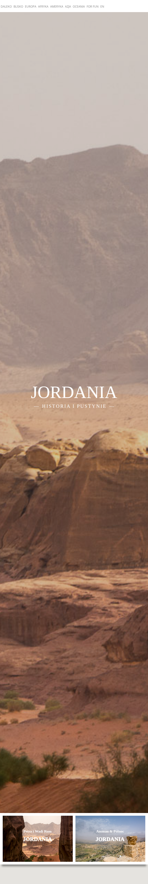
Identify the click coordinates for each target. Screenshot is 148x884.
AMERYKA (56, 6)
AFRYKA (43, 6)
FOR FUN (93, 6)
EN (102, 6)
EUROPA (30, 6)
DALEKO (6, 6)
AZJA (68, 6)
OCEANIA (79, 6)
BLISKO (18, 6)
